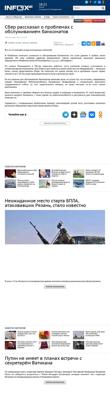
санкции (18, 43)
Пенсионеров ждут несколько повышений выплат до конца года (61, 344)
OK (103, 2)
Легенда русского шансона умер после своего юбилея (94, 344)
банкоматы (33, 43)
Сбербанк (11, 43)
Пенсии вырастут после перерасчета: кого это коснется (26, 334)
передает (55, 60)
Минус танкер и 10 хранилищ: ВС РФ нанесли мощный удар (95, 172)
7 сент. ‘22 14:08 (21, 37)
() (55, 123)
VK (99, 2)
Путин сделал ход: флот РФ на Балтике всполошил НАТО (95, 334)
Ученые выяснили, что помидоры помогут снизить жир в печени (60, 334)
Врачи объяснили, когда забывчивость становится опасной (27, 172)
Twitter (95, 2)
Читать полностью (55, 286)
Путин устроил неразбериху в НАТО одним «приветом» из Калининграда (26, 183)
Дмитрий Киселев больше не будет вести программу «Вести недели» (61, 173)
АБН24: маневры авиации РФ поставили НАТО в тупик (95, 182)
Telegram (86, 2)
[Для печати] (103, 43)
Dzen (90, 2)
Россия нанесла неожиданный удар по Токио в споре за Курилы (61, 183)
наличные (25, 43)
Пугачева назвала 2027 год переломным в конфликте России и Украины (26, 345)
